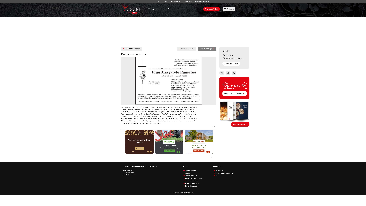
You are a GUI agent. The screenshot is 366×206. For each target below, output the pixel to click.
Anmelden (230, 9)
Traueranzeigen (155, 9)
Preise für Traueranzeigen (194, 178)
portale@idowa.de (129, 175)
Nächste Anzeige (206, 49)
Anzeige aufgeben (211, 9)
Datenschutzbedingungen (225, 173)
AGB (217, 176)
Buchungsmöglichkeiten (233, 93)
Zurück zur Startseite (133, 49)
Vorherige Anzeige (187, 49)
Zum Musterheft (239, 124)
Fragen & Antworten (192, 183)
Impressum (220, 170)
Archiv (170, 9)
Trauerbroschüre (191, 176)
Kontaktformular (191, 186)
